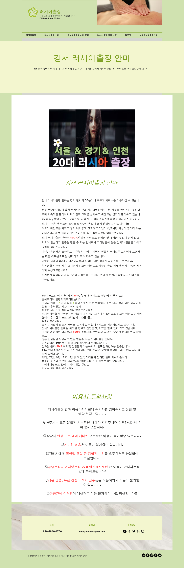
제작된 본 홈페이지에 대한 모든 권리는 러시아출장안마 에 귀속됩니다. (61, 556)
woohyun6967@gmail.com (92, 531)
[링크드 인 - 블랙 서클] (143, 555)
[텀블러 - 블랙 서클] (124, 531)
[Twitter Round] (160, 555)
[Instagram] (142, 531)
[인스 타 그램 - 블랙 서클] (152, 555)
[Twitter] (133, 531)
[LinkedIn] (138, 531)
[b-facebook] (156, 555)
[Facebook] (129, 531)
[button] (145, 12)
